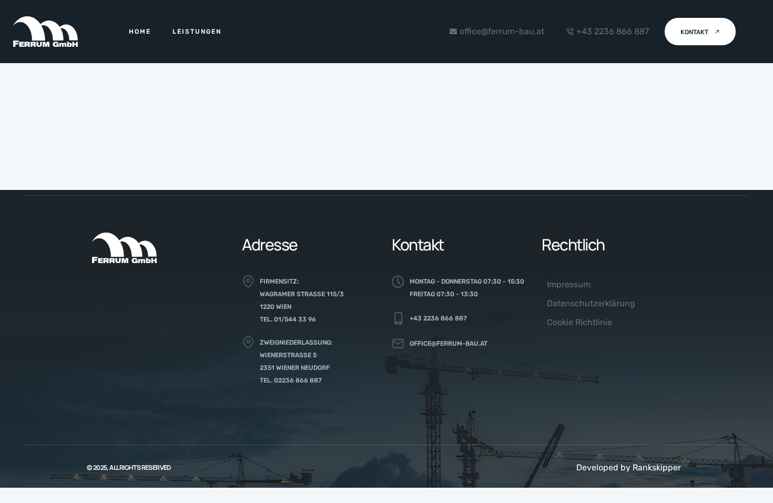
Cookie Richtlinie (579, 322)
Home (140, 31)
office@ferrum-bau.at (448, 343)
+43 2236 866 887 (438, 318)
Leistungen (196, 31)
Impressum (569, 284)
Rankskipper (657, 467)
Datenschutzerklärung (591, 303)
